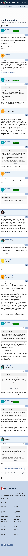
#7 (26, 194)
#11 (26, 281)
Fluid (2, 542)
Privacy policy (4, 540)
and (9, 72)
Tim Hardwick (17, 516)
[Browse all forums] (22, 6)
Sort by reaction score (21, 22)
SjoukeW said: (5, 87)
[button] (2, 2)
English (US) (10, 544)
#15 (26, 443)
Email (2, 508)
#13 (26, 371)
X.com (5, 508)
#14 (26, 405)
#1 (26, 34)
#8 (26, 216)
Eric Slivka (16, 506)
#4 (26, 115)
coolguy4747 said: (6, 331)
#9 (26, 244)
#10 (26, 265)
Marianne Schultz (17, 521)
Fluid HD (5, 542)
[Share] (24, 35)
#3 (26, 84)
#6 (26, 178)
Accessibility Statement (13, 540)
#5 (26, 146)
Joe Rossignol (17, 511)
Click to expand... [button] (14, 163)
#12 (26, 327)
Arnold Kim (3, 506)
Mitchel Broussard (4, 516)
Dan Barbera (3, 526)
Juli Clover (3, 511)
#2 (26, 60)
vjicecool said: (5, 374)
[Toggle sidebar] (26, 6)
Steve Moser (3, 531)
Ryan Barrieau (17, 526)
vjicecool (4, 22)
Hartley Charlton (4, 521)
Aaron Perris (16, 531)
